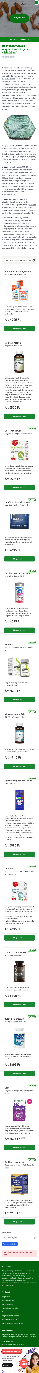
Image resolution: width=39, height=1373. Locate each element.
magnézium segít (8, 79)
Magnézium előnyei (8, 1300)
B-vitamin (32, 205)
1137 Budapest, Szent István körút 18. (14, 1345)
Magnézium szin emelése (10, 1308)
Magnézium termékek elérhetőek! (18, 260)
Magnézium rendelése (18, 39)
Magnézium (6, 1297)
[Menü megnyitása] (37, 2)
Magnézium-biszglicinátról (10, 1316)
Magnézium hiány (8, 1304)
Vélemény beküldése (9, 1244)
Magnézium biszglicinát (9, 1319)
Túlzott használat (7, 1312)
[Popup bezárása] (37, 1349)
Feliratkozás (7, 1365)
